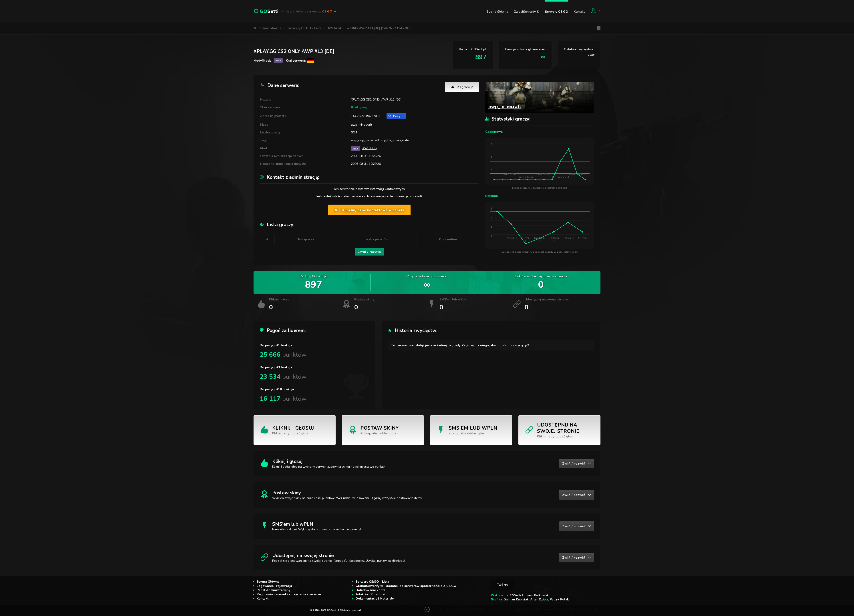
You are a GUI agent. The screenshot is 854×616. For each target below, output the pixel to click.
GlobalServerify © (526, 12)
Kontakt (579, 12)
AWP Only (369, 148)
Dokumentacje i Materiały (375, 598)
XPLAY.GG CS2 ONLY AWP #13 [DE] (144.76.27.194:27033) (370, 28)
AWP (355, 148)
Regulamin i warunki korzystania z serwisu (289, 594)
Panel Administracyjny (273, 590)
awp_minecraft (361, 125)
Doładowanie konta (370, 590)
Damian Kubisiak (516, 599)
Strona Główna (497, 12)
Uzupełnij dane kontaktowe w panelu (372, 210)
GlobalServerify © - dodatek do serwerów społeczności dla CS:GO (406, 586)
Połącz (398, 116)
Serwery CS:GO (556, 12)
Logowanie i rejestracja (274, 586)
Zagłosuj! (465, 87)
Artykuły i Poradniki (370, 594)
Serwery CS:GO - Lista (304, 28)
